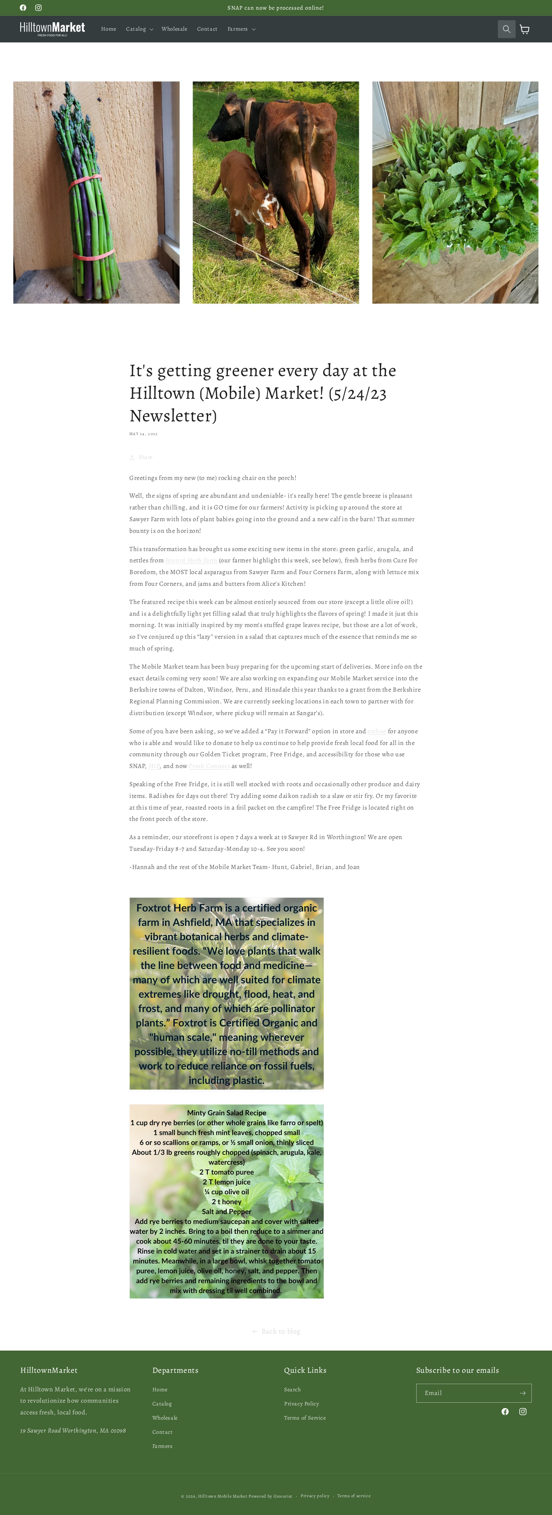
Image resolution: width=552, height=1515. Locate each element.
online (377, 731)
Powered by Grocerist (271, 1496)
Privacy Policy (301, 1404)
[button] (139, 29)
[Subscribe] (522, 1393)
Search (292, 1389)
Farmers (162, 1446)
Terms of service (354, 1496)
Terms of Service (305, 1418)
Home (160, 1389)
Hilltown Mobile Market (222, 1496)
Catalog (162, 1404)
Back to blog (281, 1331)
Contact (162, 1432)
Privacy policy (315, 1496)
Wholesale (165, 1418)
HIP (154, 766)
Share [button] (146, 457)
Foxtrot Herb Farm (191, 560)
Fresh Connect (209, 766)
